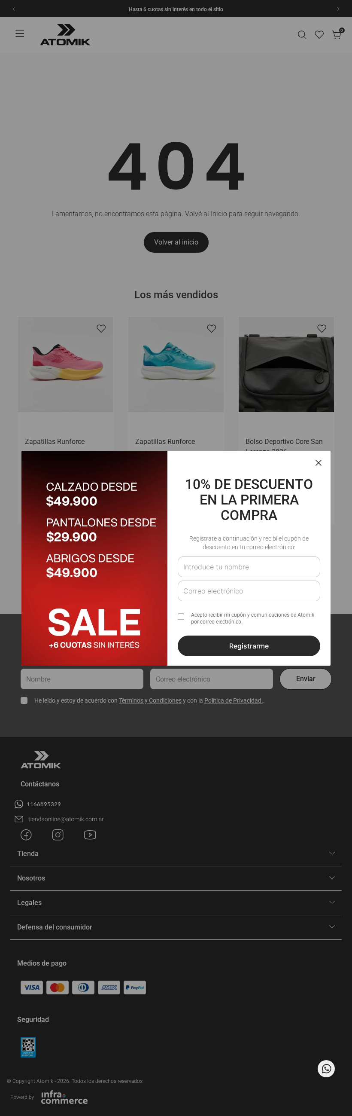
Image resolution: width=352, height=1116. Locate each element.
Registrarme (249, 646)
